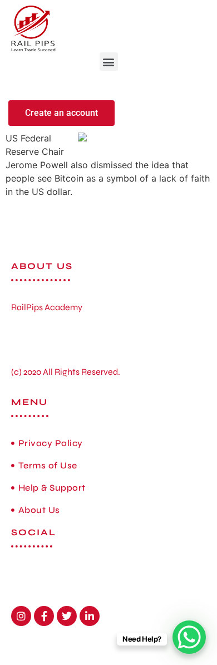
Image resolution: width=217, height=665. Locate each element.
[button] (109, 61)
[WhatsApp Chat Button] (189, 637)
